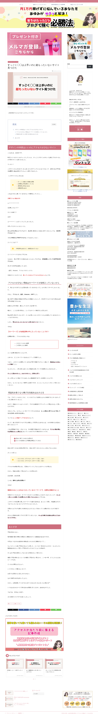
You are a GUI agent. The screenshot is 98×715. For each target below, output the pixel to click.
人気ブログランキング (72, 339)
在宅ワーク (80, 431)
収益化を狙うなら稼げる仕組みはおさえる (27, 134)
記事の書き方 (79, 439)
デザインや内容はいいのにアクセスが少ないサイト (29, 129)
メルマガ (83, 427)
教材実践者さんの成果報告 (58, 5)
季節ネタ (70, 433)
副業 (70, 431)
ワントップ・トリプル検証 (77, 387)
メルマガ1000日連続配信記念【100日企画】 (79, 371)
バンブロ (90, 423)
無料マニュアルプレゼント (40, 5)
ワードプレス (74, 364)
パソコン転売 (71, 425)
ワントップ (89, 427)
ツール (89, 421)
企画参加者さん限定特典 (76, 391)
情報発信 (82, 433)
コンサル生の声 (74, 350)
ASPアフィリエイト (86, 415)
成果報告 (87, 433)
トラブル (70, 423)
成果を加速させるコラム (76, 399)
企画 (89, 429)
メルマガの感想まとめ (76, 376)
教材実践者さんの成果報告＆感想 (79, 403)
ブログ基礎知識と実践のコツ (77, 358)
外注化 (86, 431)
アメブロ (70, 419)
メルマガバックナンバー (13, 61)
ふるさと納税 (71, 417)
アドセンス (74, 360)
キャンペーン (77, 419)
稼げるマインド (84, 437)
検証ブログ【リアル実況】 (77, 5)
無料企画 (77, 437)
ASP (80, 415)
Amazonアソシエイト (72, 415)
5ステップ (81, 413)
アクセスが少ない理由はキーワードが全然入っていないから (31, 132)
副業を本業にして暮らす (76, 395)
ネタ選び (73, 362)
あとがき (17, 138)
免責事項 (20, 713)
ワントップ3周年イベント (73, 429)
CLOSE (53, 124)
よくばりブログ (79, 417)
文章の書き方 (71, 435)
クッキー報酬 (71, 421)
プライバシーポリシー (11, 713)
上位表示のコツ (83, 429)
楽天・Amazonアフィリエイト (79, 366)
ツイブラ (83, 421)
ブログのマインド (87, 425)
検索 (68, 64)
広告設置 (76, 433)
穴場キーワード (71, 439)
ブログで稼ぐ (18, 603)
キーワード (11, 603)
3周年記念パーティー (72, 413)
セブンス (77, 421)
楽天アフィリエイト (87, 435)
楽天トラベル (71, 437)
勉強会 (74, 431)
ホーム (21, 4)
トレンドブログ (77, 423)
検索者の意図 (78, 435)
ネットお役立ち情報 (75, 354)
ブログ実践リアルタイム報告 (74, 427)
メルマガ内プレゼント (76, 383)
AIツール (86, 413)
